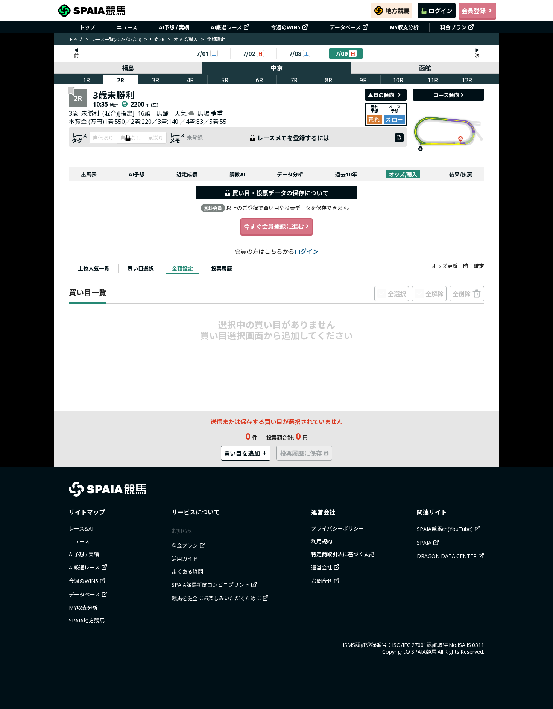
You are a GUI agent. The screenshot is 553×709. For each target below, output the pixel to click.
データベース (345, 27)
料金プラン (453, 27)
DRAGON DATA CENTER (447, 556)
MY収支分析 (404, 27)
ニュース (127, 27)
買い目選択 (141, 268)
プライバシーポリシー (337, 528)
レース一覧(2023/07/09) (116, 39)
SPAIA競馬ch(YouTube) (445, 529)
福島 (128, 67)
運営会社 (321, 567)
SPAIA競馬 (423, 651)
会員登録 (474, 10)
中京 (276, 67)
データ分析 (290, 174)
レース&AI (81, 528)
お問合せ (321, 581)
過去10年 (346, 174)
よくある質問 (187, 571)
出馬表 (89, 174)
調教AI (237, 174)
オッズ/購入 (185, 39)
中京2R (157, 39)
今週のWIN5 (286, 27)
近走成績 (187, 174)
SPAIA (424, 542)
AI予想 (136, 174)
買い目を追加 (242, 453)
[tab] (93, 268)
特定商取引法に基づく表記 (342, 554)
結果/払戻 (460, 174)
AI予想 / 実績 (174, 27)
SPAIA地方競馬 (87, 620)
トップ (87, 27)
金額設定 (182, 268)
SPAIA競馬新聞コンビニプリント (210, 584)
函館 (425, 67)
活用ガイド (185, 558)
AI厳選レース (226, 27)
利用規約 (321, 541)
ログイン (440, 10)
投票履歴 (221, 268)
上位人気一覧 (93, 268)
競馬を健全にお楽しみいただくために (216, 598)
